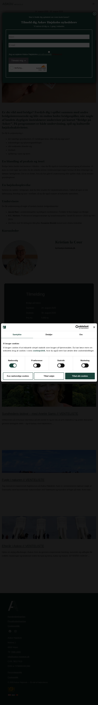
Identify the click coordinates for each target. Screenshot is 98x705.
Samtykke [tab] (17, 334)
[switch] (37, 365)
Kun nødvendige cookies (18, 376)
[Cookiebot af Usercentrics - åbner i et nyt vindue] (77, 327)
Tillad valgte (49, 376)
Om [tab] (81, 334)
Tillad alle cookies (80, 376)
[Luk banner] (94, 327)
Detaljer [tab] (49, 334)
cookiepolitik (39, 350)
